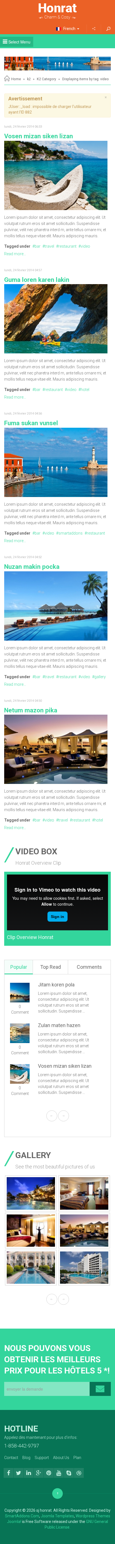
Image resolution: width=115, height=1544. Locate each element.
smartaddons (70, 533)
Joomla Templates (57, 1516)
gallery (100, 677)
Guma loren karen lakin (36, 279)
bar (37, 246)
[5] (84, 1193)
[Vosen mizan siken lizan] (55, 175)
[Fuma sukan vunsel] (55, 462)
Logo (57, 11)
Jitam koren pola (56, 985)
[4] (31, 1193)
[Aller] (108, 28)
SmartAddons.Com (22, 1516)
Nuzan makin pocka (31, 566)
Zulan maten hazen (59, 1025)
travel (49, 246)
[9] (84, 1267)
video (85, 246)
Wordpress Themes (93, 1516)
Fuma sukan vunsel (31, 423)
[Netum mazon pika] (55, 749)
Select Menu (18, 42)
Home (16, 79)
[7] (84, 1230)
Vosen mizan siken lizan (38, 136)
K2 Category (46, 79)
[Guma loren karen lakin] (55, 318)
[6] (31, 1230)
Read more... (15, 254)
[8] (31, 1267)
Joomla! (14, 1521)
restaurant (67, 246)
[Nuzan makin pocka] (55, 605)
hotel (85, 389)
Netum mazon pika (30, 710)
